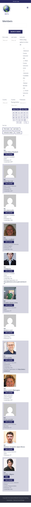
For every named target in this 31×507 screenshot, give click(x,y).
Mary (5, 390)
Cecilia (6, 474)
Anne (5, 419)
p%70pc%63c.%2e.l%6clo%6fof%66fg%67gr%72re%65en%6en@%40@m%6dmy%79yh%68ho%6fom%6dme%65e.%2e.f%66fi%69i (7, 477)
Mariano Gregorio (10, 447)
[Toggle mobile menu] (28, 7)
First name (5, 37)
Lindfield (11, 239)
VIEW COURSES (8, 154)
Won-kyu (7, 181)
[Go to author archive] (10, 142)
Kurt (5, 358)
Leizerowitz (10, 210)
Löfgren (11, 474)
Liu (10, 268)
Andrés (6, 303)
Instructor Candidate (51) (25, 75)
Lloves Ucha (13, 303)
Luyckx (9, 358)
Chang (6, 268)
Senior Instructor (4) (25, 93)
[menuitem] (16, 1)
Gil (4, 210)
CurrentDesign (20, 500)
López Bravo (20, 447)
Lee (11, 181)
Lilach (6, 152)
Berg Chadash (13, 152)
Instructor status (8, 132)
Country (4, 99)
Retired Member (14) (25, 85)
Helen (6, 239)
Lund (10, 330)
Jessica (6, 330)
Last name (14, 37)
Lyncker (10, 419)
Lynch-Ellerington (14, 390)
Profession (22, 99)
